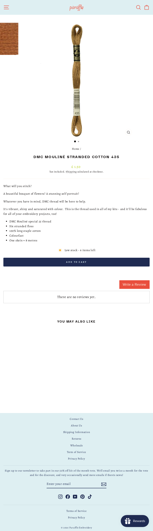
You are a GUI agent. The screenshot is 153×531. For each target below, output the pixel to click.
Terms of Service (76, 511)
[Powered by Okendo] (21, 286)
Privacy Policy (76, 459)
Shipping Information (76, 432)
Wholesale (76, 445)
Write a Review (134, 284)
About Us (76, 425)
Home (75, 149)
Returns (76, 439)
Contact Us (76, 419)
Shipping (71, 171)
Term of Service (76, 452)
